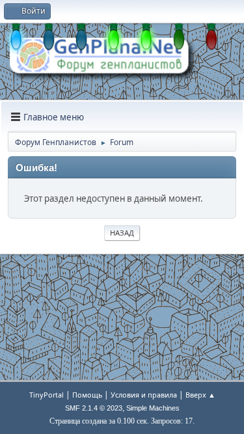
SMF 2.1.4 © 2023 (93, 408)
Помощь (87, 395)
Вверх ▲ (200, 395)
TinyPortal (46, 395)
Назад (122, 232)
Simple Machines (153, 408)
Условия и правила (144, 395)
